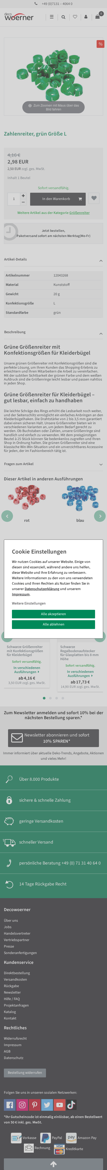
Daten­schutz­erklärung (42, 588)
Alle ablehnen (53, 624)
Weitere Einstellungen (29, 603)
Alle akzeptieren (53, 613)
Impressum (21, 594)
